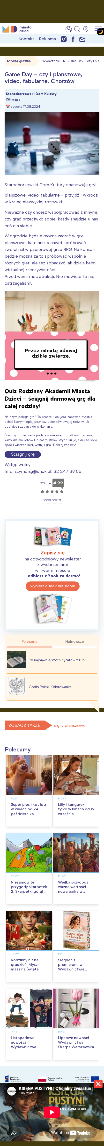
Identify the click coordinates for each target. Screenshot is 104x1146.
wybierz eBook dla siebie (52, 586)
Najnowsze (74, 641)
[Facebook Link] (73, 39)
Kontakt (26, 39)
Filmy (15, 798)
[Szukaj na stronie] (77, 29)
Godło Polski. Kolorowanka (50, 687)
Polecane (29, 641)
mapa (15, 100)
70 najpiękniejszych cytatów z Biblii (58, 660)
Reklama (47, 39)
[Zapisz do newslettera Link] (82, 39)
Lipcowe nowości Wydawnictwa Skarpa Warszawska (76, 1042)
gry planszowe (71, 725)
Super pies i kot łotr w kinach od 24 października (28, 809)
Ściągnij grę (23, 454)
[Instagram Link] (64, 39)
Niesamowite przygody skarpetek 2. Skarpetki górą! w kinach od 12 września (29, 891)
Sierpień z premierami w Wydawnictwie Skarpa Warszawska (76, 967)
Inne (61, 954)
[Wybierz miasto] (87, 29)
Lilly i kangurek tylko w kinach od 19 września (76, 809)
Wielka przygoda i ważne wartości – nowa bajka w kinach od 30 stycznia (74, 891)
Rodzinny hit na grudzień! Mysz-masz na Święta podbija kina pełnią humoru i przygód (28, 969)
